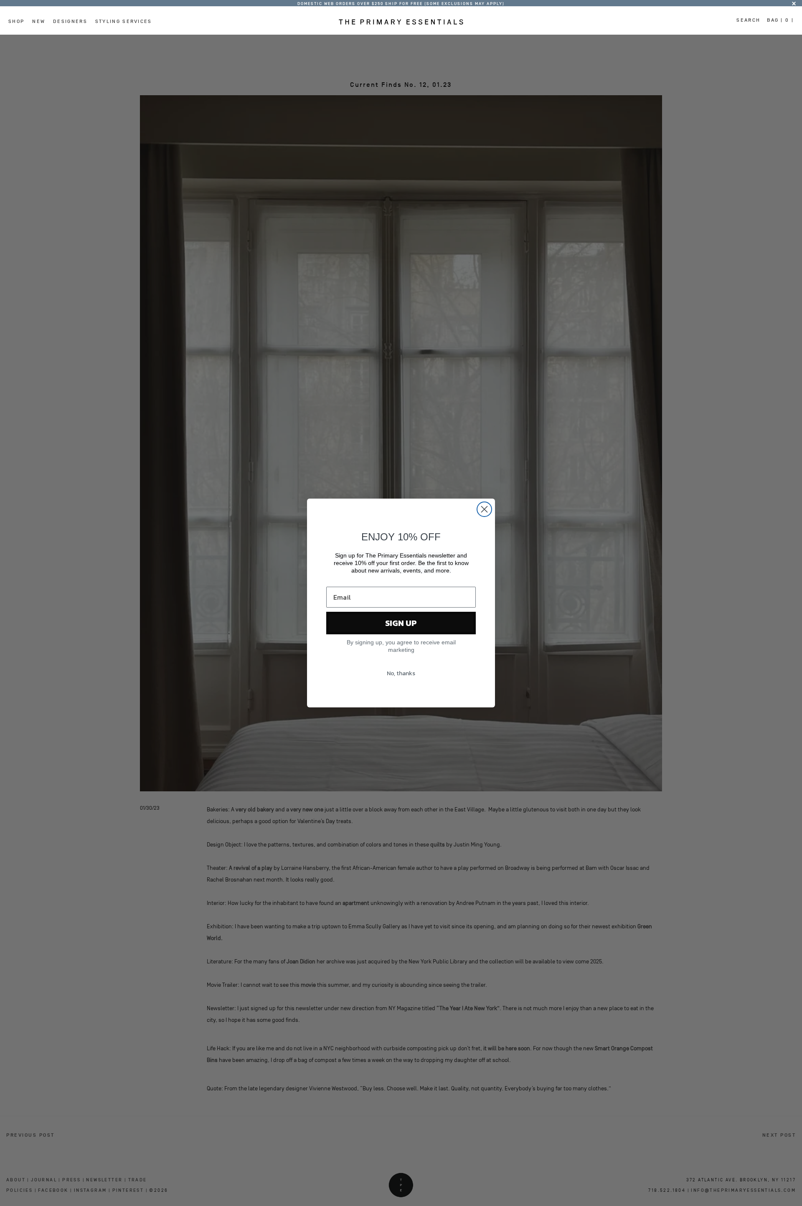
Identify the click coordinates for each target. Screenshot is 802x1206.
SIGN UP (401, 623)
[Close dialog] (484, 509)
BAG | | (780, 20)
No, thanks (401, 673)
